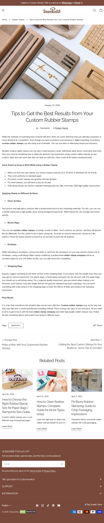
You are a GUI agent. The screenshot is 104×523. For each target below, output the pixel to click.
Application (16, 325)
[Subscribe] (62, 464)
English (5, 505)
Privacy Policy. (49, 471)
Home (4, 20)
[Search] (94, 10)
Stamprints (14, 512)
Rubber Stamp (18, 20)
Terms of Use (35, 471)
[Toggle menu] (3, 10)
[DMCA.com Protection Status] (28, 511)
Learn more (7, 426)
